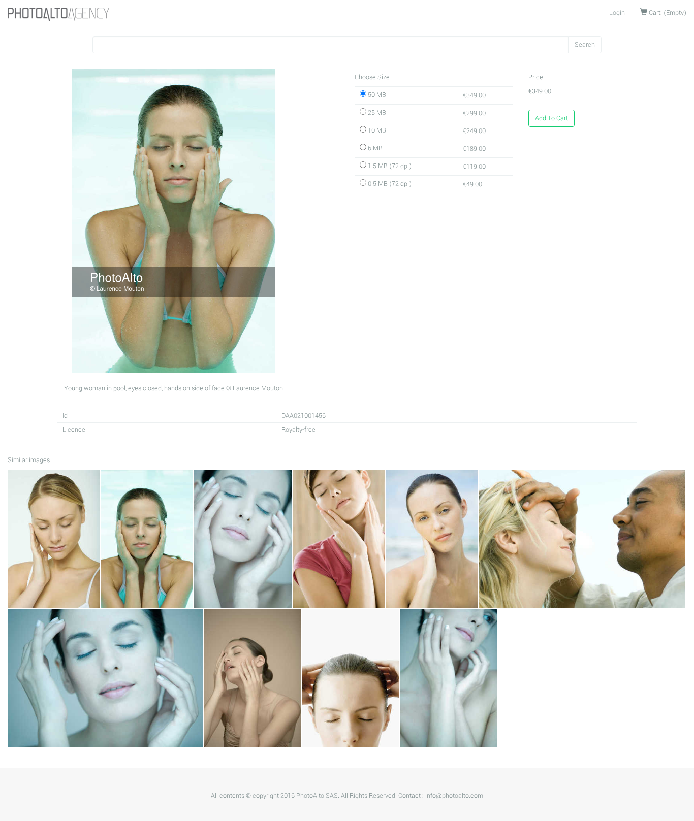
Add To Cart (551, 118)
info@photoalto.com (454, 795)
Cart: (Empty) (666, 12)
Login (617, 12)
